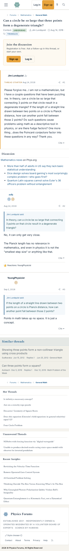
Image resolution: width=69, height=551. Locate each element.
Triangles (12, 34)
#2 (64, 206)
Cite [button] (60, 143)
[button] (59, 82)
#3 (64, 289)
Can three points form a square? (21, 365)
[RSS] (52, 540)
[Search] (63, 4)
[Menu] (6, 4)
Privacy (36, 540)
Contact (8, 540)
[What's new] (57, 4)
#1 (64, 82)
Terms (27, 540)
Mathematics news (11, 159)
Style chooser (13, 535)
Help (45, 540)
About (18, 540)
